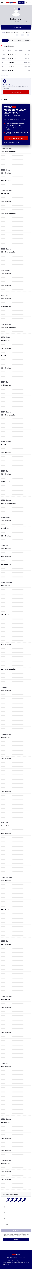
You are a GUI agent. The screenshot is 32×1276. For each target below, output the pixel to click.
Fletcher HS (7, 22)
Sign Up (21, 2)
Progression (9, 33)
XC (12, 40)
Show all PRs (4, 75)
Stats (3, 33)
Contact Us (7, 1261)
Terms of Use (24, 1261)
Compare (16, 1230)
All (5, 40)
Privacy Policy (15, 1261)
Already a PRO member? (11, 142)
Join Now (16, 1239)
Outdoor (27, 40)
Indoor (19, 40)
